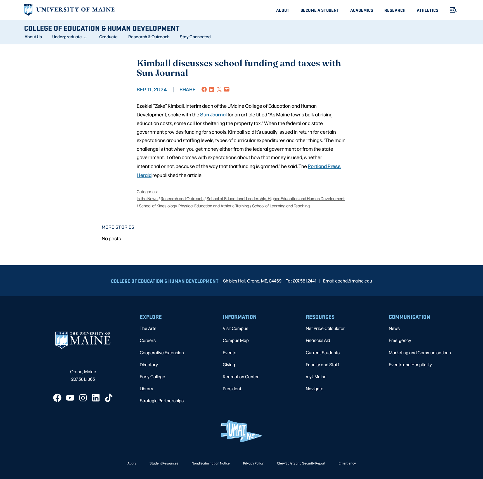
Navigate (314, 388)
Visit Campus (235, 328)
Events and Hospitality (410, 364)
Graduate (108, 36)
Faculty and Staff (322, 364)
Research (395, 10)
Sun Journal (213, 114)
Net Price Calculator (325, 328)
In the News (147, 198)
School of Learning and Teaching (281, 205)
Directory (149, 364)
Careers (148, 340)
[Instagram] (83, 398)
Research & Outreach (148, 36)
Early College (152, 376)
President (232, 388)
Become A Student (319, 10)
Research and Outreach (182, 198)
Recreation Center (241, 376)
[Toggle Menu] (451, 10)
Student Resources (164, 463)
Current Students (323, 352)
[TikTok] (109, 398)
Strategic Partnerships (162, 400)
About (282, 10)
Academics (361, 10)
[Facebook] (57, 398)
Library (146, 388)
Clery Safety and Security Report (301, 463)
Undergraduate (67, 36)
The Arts (148, 328)
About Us (33, 36)
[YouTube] (70, 398)
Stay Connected (195, 36)
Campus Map (236, 340)
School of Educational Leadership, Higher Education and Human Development (276, 198)
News (394, 328)
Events (229, 352)
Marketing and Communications (420, 352)
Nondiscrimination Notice (211, 463)
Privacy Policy (253, 463)
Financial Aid (318, 340)
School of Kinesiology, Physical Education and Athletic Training (194, 205)
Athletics (427, 10)
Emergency (400, 340)
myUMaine (316, 376)
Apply (131, 463)
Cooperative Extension (162, 352)
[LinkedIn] (96, 398)
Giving (229, 364)
